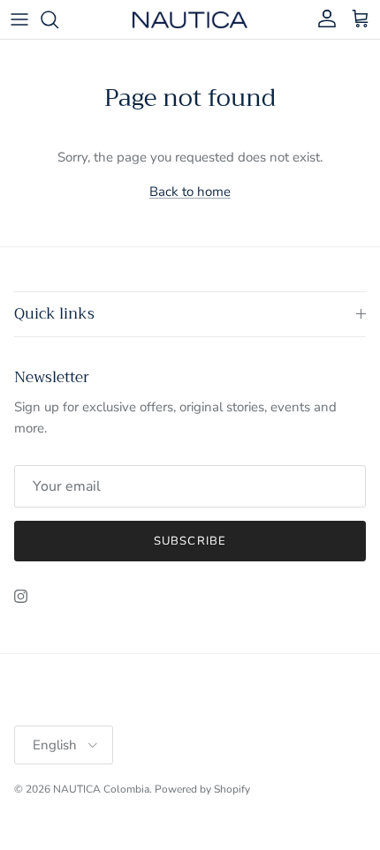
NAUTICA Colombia (101, 789)
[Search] (58, 19)
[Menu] (19, 19)
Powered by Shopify (202, 789)
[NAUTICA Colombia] (190, 19)
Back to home (190, 191)
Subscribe (189, 541)
